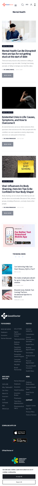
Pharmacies (17, 398)
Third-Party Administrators (18, 402)
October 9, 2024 (18, 285)
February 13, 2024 (19, 299)
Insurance (4, 335)
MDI (3, 406)
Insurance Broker (17, 394)
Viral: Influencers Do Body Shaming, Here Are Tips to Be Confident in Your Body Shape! (18, 188)
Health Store (30, 344)
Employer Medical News (30, 383)
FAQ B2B (17, 365)
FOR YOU (29, 324)
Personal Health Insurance (31, 367)
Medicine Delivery (17, 343)
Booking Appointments (30, 349)
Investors (5, 396)
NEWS (28, 377)
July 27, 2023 (19, 69)
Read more (7, 75)
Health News (30, 371)
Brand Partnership (17, 369)
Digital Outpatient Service (17, 334)
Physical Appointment (30, 362)
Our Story (5, 390)
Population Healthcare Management (18, 349)
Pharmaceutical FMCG (19, 407)
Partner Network (6, 338)
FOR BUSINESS (6, 324)
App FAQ (28, 409)
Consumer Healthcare (17, 360)
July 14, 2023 (20, 138)
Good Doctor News (30, 393)
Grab (3, 399)
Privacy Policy (30, 412)
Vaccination (29, 353)
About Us (5, 393)
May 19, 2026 (17, 272)
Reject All (19, 482)
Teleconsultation (19, 339)
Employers (4, 332)
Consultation (30, 334)
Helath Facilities (19, 390)
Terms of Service (31, 415)
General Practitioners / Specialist (30, 339)
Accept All (19, 476)
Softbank (5, 403)
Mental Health (7, 46)
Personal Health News (31, 388)
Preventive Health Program (19, 355)
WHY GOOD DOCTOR (5, 378)
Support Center (31, 406)
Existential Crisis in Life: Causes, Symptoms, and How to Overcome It (18, 120)
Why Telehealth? (7, 387)
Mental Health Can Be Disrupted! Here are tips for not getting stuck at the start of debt (19, 53)
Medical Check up (30, 357)
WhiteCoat (5, 409)
